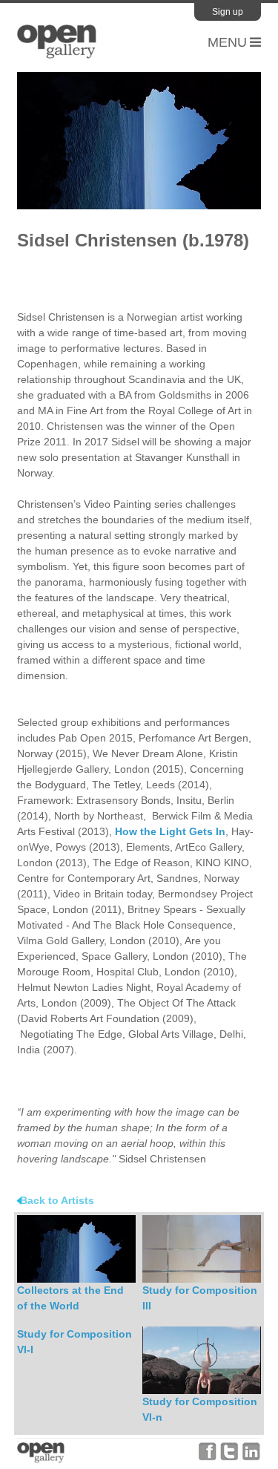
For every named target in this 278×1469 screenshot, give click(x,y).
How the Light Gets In (170, 831)
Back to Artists (57, 1200)
